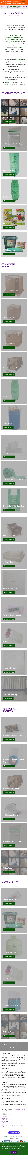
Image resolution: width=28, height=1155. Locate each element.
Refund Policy (4, 1118)
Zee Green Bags (9, 1136)
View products (8, 427)
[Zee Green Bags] (14, 7)
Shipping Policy (4, 1121)
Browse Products (9, 121)
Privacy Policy (4, 1116)
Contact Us (4, 1122)
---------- (3, 1124)
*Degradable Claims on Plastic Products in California (13, 1126)
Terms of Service (5, 1119)
